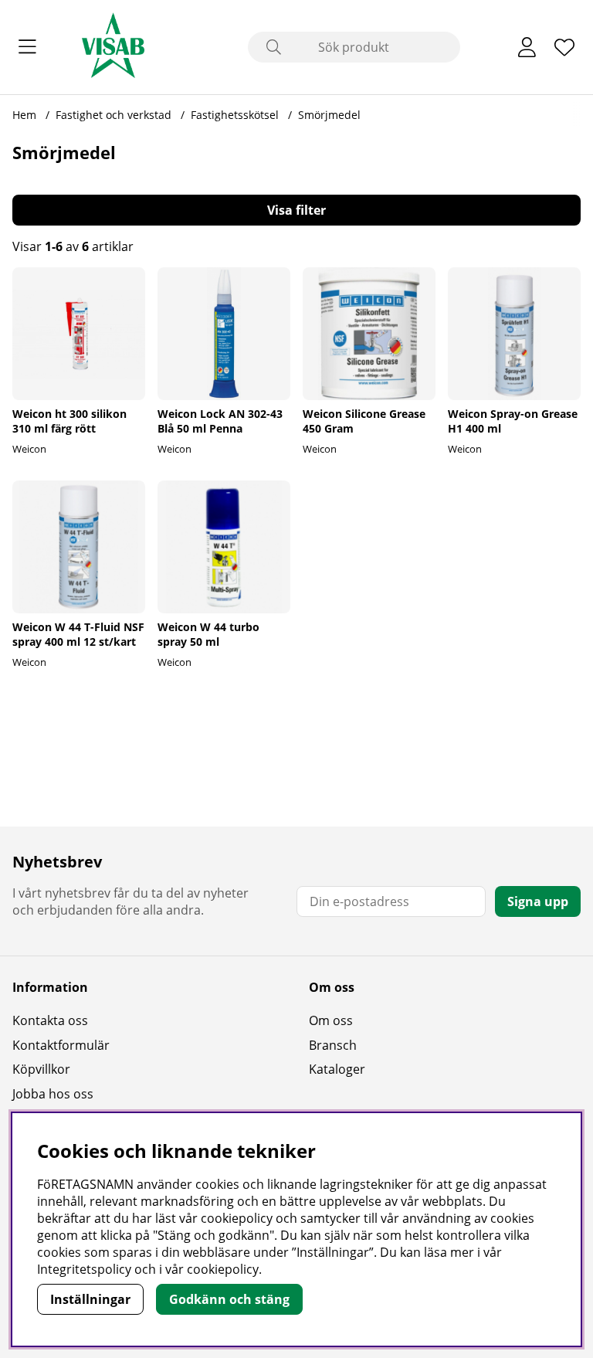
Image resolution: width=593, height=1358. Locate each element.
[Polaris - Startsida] (113, 47)
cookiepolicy (223, 1269)
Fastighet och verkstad (115, 114)
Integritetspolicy (84, 1269)
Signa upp (537, 901)
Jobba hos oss (52, 1093)
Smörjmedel (329, 114)
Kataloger (337, 1069)
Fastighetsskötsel (236, 114)
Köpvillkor (41, 1069)
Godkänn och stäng (229, 1299)
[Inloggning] (527, 47)
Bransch (333, 1045)
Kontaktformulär (61, 1045)
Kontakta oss (50, 1020)
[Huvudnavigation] (27, 47)
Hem (24, 114)
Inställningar (90, 1299)
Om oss (331, 1020)
